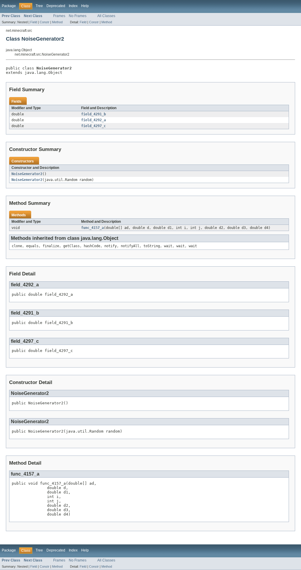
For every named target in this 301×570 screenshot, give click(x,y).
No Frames (77, 16)
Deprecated (55, 6)
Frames (59, 16)
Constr (44, 22)
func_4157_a (92, 228)
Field (33, 22)
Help (85, 6)
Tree (39, 6)
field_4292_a (93, 120)
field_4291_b (93, 114)
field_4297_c (93, 126)
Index (73, 6)
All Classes (106, 16)
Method (57, 22)
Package (9, 6)
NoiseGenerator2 (26, 174)
